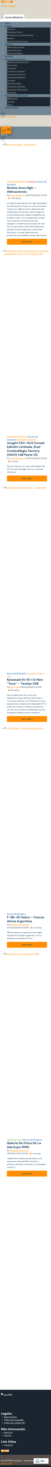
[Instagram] (5, 2)
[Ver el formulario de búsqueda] (3, 113)
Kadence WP (6, 1463)
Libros (10, 105)
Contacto (8, 1445)
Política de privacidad (13, 1420)
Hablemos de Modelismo (18, 62)
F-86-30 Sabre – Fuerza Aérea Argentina (25, 919)
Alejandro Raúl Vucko (19, 1150)
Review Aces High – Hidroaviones (21, 190)
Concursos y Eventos (16, 74)
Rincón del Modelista (16, 673)
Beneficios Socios (15, 32)
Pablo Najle (15, 687)
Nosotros (11, 29)
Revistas (10, 102)
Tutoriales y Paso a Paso (17, 89)
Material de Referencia (17, 181)
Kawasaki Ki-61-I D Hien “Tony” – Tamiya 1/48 (25, 682)
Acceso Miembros (14, 17)
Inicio (7, 23)
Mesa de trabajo (14, 83)
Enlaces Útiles (12, 107)
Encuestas (11, 68)
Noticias (9, 56)
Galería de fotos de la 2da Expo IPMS (24, 1145)
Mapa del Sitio (10, 1417)
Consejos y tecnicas (16, 71)
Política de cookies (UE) (14, 1423)
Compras (11, 80)
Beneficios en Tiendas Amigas (20, 35)
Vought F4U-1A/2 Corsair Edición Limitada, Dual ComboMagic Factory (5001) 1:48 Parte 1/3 (26, 449)
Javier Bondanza (17, 195)
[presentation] (27, 160)
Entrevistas (12, 65)
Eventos (10, 38)
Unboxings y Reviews (16, 86)
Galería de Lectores (15, 47)
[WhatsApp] (8, 2)
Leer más (32, 242)
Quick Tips (11, 93)
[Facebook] (2, 2)
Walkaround (12, 98)
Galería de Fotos (14, 50)
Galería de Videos (14, 53)
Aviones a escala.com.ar (17, 41)
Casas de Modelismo (16, 77)
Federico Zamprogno (19, 924)
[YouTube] (11, 2)
